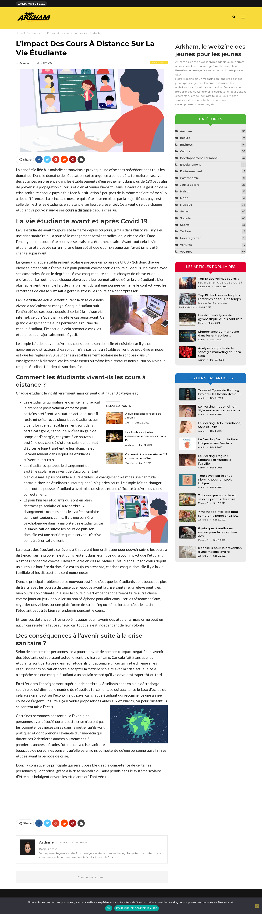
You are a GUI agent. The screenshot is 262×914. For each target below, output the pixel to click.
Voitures (186, 245)
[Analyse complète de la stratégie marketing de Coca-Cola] (187, 352)
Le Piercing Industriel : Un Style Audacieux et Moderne (219, 408)
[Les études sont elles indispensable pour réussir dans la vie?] (114, 436)
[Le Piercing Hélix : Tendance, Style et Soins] (187, 427)
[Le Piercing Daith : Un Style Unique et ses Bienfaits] (187, 444)
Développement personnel (199, 158)
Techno (185, 231)
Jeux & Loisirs (189, 184)
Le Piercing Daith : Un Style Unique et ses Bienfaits (218, 441)
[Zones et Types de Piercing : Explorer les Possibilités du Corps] (187, 394)
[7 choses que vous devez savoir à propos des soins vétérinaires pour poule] (187, 499)
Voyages (186, 251)
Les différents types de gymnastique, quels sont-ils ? (220, 317)
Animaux (186, 131)
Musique (186, 204)
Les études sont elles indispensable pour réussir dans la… (145, 436)
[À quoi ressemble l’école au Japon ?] (114, 418)
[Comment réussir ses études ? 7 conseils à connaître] (114, 458)
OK (109, 908)
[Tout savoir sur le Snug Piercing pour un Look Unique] (187, 480)
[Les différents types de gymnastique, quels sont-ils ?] (187, 319)
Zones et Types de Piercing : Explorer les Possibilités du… (219, 392)
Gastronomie (189, 178)
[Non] (257, 906)
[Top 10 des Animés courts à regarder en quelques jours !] (187, 283)
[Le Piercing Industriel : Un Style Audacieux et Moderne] (187, 411)
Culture (185, 151)
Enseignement (158, 62)
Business (186, 144)
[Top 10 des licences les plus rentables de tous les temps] (187, 299)
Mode (184, 198)
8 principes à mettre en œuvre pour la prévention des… (217, 532)
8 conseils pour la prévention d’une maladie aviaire (220, 550)
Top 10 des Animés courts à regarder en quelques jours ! (220, 280)
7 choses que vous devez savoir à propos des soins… (218, 497)
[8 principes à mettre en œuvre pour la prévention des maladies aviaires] (187, 532)
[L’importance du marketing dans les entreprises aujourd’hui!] (187, 336)
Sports (184, 225)
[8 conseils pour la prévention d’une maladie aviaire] (187, 552)
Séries (184, 211)
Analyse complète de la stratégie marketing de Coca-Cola (220, 352)
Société (185, 218)
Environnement (191, 171)
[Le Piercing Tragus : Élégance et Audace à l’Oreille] (187, 460)
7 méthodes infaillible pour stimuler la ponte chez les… (218, 513)
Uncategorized (190, 238)
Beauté (185, 138)
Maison (185, 191)
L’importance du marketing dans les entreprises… (218, 333)
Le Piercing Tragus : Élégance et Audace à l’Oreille (214, 459)
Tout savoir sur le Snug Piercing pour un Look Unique (215, 479)
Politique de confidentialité (136, 908)
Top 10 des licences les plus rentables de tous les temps (219, 297)
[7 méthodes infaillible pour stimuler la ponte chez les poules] (187, 516)
